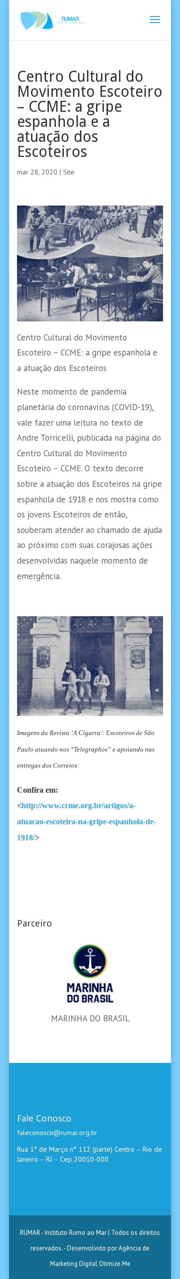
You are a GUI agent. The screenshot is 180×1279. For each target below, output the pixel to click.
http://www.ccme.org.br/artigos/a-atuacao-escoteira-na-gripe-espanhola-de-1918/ (86, 821)
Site (68, 171)
